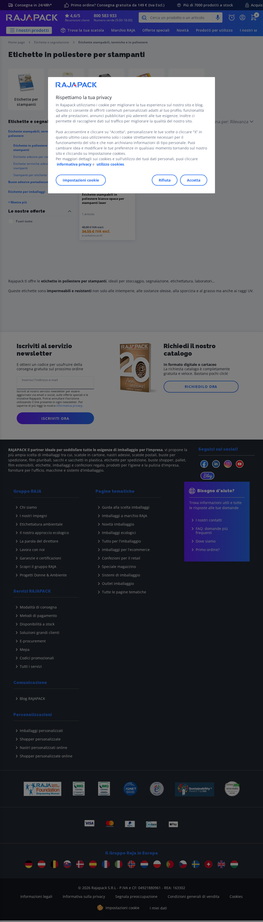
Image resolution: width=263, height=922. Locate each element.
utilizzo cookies (110, 164)
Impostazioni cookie (81, 180)
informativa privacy (74, 164)
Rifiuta (165, 180)
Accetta (193, 180)
